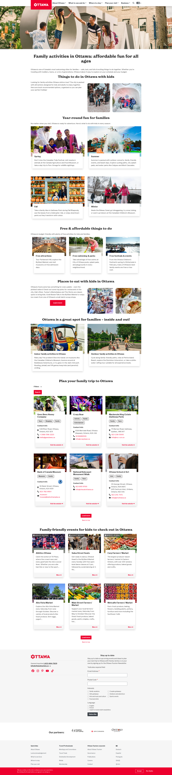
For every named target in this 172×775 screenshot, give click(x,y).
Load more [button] (86, 516)
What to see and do (76, 3)
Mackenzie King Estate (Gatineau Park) (120, 415)
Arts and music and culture (97, 696)
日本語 (118, 760)
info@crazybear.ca (83, 439)
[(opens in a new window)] (50, 405)
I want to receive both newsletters (100, 710)
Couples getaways (115, 691)
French (91, 708)
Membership (63, 764)
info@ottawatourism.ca (40, 666)
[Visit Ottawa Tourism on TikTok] (52, 671)
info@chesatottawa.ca (84, 489)
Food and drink (94, 699)
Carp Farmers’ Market (118, 553)
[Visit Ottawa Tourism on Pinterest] (42, 671)
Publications (91, 757)
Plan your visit (111, 3)
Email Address (92, 671)
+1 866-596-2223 (47, 434)
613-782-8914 (45, 491)
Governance (91, 753)
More (58, 575)
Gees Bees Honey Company (45, 415)
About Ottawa (58, 3)
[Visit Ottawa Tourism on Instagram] (38, 671)
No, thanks (149, 771)
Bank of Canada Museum (49, 472)
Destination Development (67, 757)
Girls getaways (94, 694)
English (91, 706)
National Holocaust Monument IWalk (82, 473)
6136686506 (81, 436)
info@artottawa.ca (118, 498)
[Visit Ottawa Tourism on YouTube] (47, 671)
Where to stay (95, 3)
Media (61, 760)
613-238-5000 (117, 434)
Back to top (86, 520)
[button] (133, 3)
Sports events (114, 696)
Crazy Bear (78, 414)
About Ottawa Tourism (94, 749)
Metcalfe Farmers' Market (120, 603)
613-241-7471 (117, 495)
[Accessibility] (60, 482)
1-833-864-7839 (50, 663)
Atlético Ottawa (43, 553)
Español (118, 753)
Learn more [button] (57, 303)
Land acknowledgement (38, 753)
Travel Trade (63, 753)
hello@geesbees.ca (47, 437)
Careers (90, 760)
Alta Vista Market (44, 603)
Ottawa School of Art (119, 472)
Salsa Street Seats (81, 553)
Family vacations (94, 691)
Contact (90, 764)
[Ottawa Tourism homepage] (41, 5)
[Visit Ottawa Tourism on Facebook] (33, 671)
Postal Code (91, 680)
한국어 (118, 764)
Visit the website (56, 445)
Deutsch (118, 749)
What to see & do (36, 757)
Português (119, 757)
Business (125, 3)
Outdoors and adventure (117, 694)
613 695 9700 (81, 486)
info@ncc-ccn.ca (117, 437)
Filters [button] (36, 386)
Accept (139, 771)
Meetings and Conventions (67, 749)
